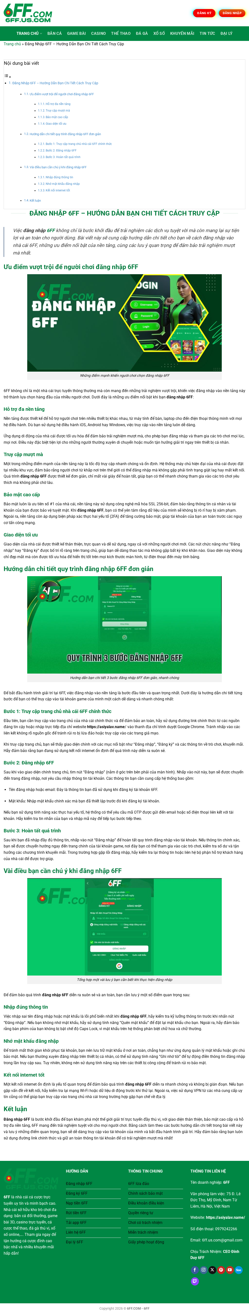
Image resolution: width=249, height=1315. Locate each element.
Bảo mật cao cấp (57, 117)
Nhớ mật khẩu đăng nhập (63, 184)
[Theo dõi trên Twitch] (195, 1281)
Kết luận (35, 200)
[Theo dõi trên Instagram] (204, 1270)
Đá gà (142, 33)
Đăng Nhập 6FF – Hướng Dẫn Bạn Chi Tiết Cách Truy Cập (55, 83)
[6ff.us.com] (28, 13)
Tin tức (207, 33)
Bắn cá (54, 33)
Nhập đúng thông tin (59, 177)
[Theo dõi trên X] (212, 1270)
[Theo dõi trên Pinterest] (221, 1270)
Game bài (76, 33)
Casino (98, 33)
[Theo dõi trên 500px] (239, 1270)
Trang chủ (28, 33)
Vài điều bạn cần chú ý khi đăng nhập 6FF (58, 167)
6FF (51, 230)
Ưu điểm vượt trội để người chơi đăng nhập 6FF (62, 94)
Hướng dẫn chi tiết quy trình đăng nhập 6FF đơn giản (65, 134)
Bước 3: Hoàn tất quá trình (63, 157)
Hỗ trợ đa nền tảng (58, 104)
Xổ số (159, 33)
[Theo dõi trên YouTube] (230, 1270)
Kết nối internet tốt (58, 190)
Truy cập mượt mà (58, 110)
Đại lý (227, 33)
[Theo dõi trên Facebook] (195, 1270)
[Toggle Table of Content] (7, 77)
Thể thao (121, 33)
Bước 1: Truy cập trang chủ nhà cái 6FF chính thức (79, 144)
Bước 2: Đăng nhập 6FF (61, 150)
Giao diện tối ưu (56, 123)
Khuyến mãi (182, 33)
